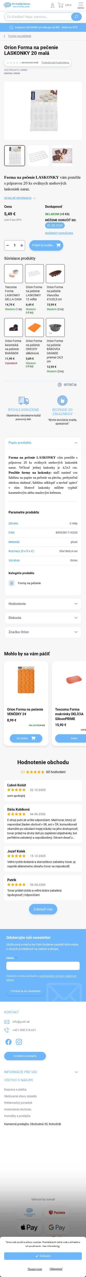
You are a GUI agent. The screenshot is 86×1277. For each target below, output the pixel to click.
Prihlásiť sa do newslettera (25, 991)
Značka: (12, 73)
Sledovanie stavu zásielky (20, 1096)
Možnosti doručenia (59, 233)
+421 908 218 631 (24, 1030)
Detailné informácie (18, 198)
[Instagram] (18, 1041)
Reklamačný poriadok (18, 1102)
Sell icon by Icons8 (43, 1199)
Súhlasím (45, 1256)
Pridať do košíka (42, 245)
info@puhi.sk (21, 1021)
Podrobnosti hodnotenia (55, 62)
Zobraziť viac (43, 909)
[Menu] (81, 5)
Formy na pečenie (29, 583)
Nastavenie (35, 1269)
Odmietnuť (56, 1269)
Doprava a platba (15, 1089)
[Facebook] (7, 1041)
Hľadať (76, 16)
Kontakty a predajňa (17, 1116)
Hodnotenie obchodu (43, 762)
